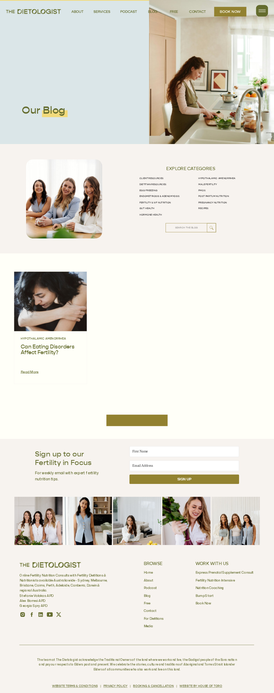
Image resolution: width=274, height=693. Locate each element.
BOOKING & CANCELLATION (153, 686)
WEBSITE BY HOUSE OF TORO (200, 686)
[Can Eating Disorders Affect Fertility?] (50, 301)
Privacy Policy (115, 686)
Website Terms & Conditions (75, 686)
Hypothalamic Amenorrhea (43, 338)
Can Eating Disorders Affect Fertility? (48, 350)
